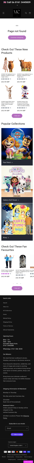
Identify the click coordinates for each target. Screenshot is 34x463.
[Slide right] (20, 283)
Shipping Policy (7, 322)
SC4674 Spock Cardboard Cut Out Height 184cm (7, 271)
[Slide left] (13, 283)
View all (17, 116)
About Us (5, 306)
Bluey (5, 237)
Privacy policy (19, 456)
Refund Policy (7, 318)
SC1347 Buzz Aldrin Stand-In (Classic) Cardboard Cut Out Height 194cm (23, 272)
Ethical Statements (8, 330)
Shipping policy (12, 459)
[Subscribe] (27, 428)
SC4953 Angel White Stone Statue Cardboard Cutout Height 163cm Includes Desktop (8, 103)
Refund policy (10, 456)
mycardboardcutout (16, 454)
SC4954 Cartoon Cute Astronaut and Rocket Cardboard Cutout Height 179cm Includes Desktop (23, 103)
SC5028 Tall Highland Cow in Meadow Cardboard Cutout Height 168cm (8, 75)
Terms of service (28, 456)
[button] (3, 13)
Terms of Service (8, 326)
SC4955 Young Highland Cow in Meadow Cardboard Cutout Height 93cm (25, 75)
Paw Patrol (7, 162)
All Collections (7, 310)
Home (5, 314)
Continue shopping (17, 37)
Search (5, 303)
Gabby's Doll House (10, 200)
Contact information (22, 459)
